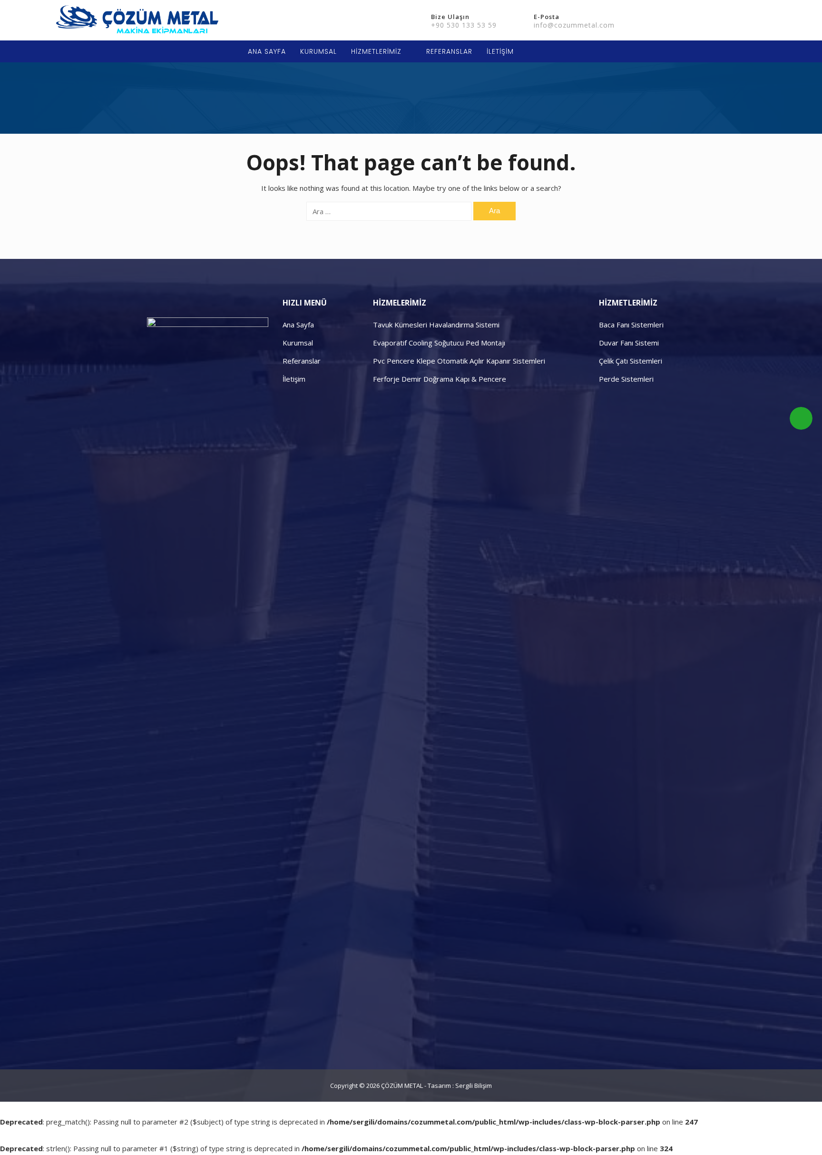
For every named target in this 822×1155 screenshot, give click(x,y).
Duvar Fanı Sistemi (629, 342)
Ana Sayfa (298, 324)
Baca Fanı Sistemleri (631, 324)
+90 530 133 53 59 (464, 25)
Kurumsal (298, 342)
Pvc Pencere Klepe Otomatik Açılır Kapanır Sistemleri (459, 360)
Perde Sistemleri (626, 379)
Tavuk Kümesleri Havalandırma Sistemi (436, 324)
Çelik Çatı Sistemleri (630, 360)
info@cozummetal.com (574, 25)
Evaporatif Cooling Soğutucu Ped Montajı (439, 342)
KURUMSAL (318, 51)
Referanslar (302, 360)
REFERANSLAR (449, 51)
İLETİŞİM (500, 51)
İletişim (294, 379)
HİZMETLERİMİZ (376, 51)
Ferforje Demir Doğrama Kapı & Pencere (439, 379)
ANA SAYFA (267, 51)
